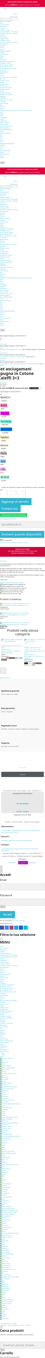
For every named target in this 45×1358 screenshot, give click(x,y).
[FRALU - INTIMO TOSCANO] (8, 1153)
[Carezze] (3, 1094)
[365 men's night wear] (7, 1058)
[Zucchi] (2, 1317)
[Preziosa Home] (5, 1258)
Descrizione (3, 561)
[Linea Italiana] (4, 1193)
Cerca (2, 163)
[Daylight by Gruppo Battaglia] (9, 1123)
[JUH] (2, 1178)
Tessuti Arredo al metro (6, 126)
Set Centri (2, 79)
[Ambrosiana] (4, 1062)
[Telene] (3, 1294)
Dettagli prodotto (5, 582)
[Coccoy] (3, 1113)
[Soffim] (2, 1282)
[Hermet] (3, 1170)
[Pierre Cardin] (4, 1250)
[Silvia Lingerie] (5, 1279)
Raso (1, 140)
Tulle (1, 149)
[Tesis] (2, 1296)
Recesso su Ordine (5, 678)
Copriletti (2, 35)
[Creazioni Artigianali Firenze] (9, 1117)
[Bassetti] (3, 1071)
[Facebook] (2, 928)
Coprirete (2, 46)
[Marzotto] (3, 1218)
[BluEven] (3, 1085)
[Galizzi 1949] (4, 1159)
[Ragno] (2, 1260)
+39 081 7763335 (22, 811)
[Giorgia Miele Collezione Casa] (9, 1164)
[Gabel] (2, 1155)
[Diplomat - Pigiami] (6, 1126)
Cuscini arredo (4, 103)
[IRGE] (2, 1176)
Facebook (3, 1325)
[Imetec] (3, 1174)
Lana (1, 136)
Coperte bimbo (4, 54)
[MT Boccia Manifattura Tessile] (9, 1233)
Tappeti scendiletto (5, 51)
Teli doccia (3, 70)
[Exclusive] (3, 1142)
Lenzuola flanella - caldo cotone (9, 32)
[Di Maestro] (4, 1125)
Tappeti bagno (4, 72)
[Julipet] (2, 1180)
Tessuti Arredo (4, 124)
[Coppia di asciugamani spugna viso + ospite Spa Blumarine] (12, 640)
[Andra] (2, 1064)
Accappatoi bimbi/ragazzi (7, 61)
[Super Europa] (4, 1290)
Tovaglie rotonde (4, 89)
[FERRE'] (2, 1147)
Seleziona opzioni (6, 649)
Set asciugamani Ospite (6, 65)
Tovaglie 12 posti (4, 80)
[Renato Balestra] (5, 1265)
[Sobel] (2, 1280)
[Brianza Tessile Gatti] (6, 1088)
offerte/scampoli (4, 122)
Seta (1, 135)
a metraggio (3, 117)
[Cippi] (2, 1105)
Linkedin (19, 542)
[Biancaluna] (4, 1077)
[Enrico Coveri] (4, 1140)
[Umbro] (3, 1305)
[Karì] (2, 1182)
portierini (2, 119)
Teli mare (2, 73)
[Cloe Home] (4, 1109)
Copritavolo (3, 101)
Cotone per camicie (5, 133)
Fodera (2, 152)
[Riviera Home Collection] (7, 1269)
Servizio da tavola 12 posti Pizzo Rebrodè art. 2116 (14, 605)
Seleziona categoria (5, 21)
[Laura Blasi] (4, 1189)
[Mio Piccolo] (4, 1225)
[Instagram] (11, 928)
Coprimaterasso (4, 44)
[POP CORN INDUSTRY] (7, 1254)
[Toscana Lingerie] (5, 1303)
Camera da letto (4, 25)
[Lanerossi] (3, 1185)
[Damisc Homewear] (6, 1119)
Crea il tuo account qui (18, 920)
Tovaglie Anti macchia (6, 87)
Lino (1, 138)
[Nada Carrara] (4, 1235)
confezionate (3, 121)
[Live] (26, 928)
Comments (21, 582)
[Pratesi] (3, 1256)
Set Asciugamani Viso (6, 66)
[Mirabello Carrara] (6, 1227)
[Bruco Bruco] (4, 1090)
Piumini (2, 49)
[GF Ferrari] (3, 1163)
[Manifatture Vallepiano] (7, 1214)
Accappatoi (3, 59)
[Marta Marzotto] (5, 1216)
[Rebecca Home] (5, 1263)
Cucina (2, 75)
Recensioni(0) (13, 582)
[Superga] (3, 1292)
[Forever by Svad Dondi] (7, 1151)
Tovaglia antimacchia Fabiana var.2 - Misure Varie (13, 624)
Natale (2, 156)
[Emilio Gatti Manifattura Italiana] (10, 1136)
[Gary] (2, 1161)
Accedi (7, 914)
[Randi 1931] (4, 1261)
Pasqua (2, 157)
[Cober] (2, 1111)
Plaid (1, 105)
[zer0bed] (3, 1315)
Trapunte (2, 28)
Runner (2, 91)
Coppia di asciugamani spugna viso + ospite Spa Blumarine (11, 652)
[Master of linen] (5, 1220)
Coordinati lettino (5, 40)
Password (6, 895)
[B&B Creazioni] (5, 1069)
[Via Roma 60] (4, 1309)
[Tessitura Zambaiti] (6, 1301)
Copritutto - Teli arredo (6, 100)
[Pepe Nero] (4, 1246)
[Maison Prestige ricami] (7, 1208)
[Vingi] (2, 1313)
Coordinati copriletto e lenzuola (9, 42)
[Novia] (2, 1242)
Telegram (25, 542)
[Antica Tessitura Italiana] (7, 1067)
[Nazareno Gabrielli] (6, 1237)
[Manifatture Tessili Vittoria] (8, 1212)
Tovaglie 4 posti (4, 84)
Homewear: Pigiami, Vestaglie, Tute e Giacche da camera (16, 110)
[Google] (7, 928)
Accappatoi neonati (5, 63)
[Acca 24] (3, 1060)
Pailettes (2, 145)
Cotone (2, 131)
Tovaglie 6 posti (4, 86)
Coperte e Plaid (4, 39)
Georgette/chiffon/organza (7, 143)
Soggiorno (3, 96)
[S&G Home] (4, 1271)
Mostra (3, 907)
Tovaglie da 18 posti (5, 93)
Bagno (2, 58)
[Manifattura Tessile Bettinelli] (9, 1210)
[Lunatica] (3, 1202)
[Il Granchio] (4, 1172)
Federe (2, 47)
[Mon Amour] (4, 1229)
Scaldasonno (3, 26)
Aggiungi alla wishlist (10, 519)
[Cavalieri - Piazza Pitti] (7, 1100)
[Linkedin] (21, 928)
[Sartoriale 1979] (5, 1275)
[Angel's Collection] (6, 1066)
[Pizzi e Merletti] (5, 1252)
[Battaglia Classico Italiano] (8, 1073)
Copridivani (3, 98)
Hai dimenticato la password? (8, 919)
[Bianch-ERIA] (4, 1079)
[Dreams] (3, 1132)
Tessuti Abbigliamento (6, 129)
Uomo (1, 112)
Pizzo (1, 142)
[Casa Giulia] (4, 1096)
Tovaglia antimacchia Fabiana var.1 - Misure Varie (13, 615)
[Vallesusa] (3, 1307)
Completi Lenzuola (5, 30)
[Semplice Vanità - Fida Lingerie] (9, 1277)
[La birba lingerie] (5, 1183)
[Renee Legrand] (5, 1267)
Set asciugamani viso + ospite (8, 68)
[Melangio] (3, 1222)
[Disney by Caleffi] (5, 1128)
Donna (2, 114)
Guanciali (2, 52)
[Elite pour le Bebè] (6, 1134)
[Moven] (3, 1231)
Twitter (8, 542)
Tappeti (2, 82)
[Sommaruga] (4, 1286)
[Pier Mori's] (4, 1248)
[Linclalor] (3, 1191)
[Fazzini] (3, 1144)
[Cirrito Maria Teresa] (6, 1107)
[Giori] (2, 1166)
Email (3, 880)
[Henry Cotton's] (5, 1168)
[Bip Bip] (3, 1081)
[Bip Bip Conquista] (6, 1083)
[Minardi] (3, 1223)
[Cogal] (2, 1115)
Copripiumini (3, 37)
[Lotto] (2, 1199)
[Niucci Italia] (4, 1241)
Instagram (15, 1325)
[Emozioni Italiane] (6, 1138)
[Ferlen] (2, 1145)
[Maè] (2, 1204)
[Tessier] (3, 1298)
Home (1, 23)
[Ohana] (3, 1244)
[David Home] (4, 1121)
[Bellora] (3, 1075)
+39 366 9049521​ (22, 804)
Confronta (4, 646)
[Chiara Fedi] (4, 1102)
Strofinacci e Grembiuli (6, 94)
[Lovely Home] (4, 1201)
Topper (2, 56)
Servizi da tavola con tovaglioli (8, 77)
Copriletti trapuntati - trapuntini (9, 33)
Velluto (2, 147)
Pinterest (13, 542)
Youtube (22, 1325)
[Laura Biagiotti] (5, 1187)
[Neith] (2, 1239)
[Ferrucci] (3, 1149)
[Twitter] (16, 928)
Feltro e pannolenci (5, 150)
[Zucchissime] (4, 1318)
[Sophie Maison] (5, 1288)
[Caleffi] (2, 1092)
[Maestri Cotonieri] (6, 1206)
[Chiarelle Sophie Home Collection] (10, 1104)
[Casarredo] (4, 1098)
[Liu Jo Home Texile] (6, 1197)
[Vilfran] (2, 1311)
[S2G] (2, 1273)
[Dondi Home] (4, 1130)
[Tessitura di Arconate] (7, 1299)
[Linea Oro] (3, 1195)
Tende (1, 115)
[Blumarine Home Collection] (8, 1086)
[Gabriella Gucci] (5, 1157)
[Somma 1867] (4, 1284)
